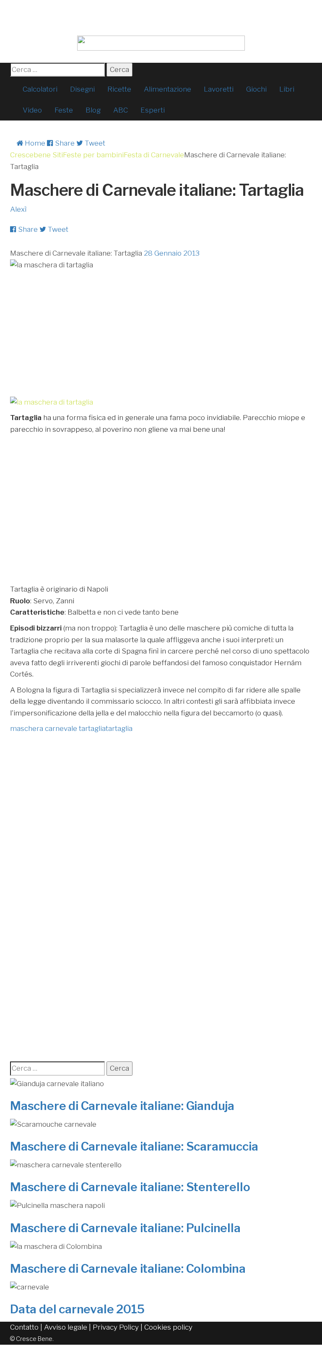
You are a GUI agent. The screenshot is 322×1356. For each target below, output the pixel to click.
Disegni (82, 89)
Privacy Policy (116, 1327)
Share (64, 143)
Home (34, 143)
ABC (120, 110)
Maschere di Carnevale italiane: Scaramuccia (134, 1146)
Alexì (18, 209)
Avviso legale (65, 1327)
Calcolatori (40, 89)
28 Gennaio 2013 (172, 253)
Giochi (256, 89)
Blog (93, 110)
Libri (286, 89)
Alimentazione (167, 89)
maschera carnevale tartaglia (58, 728)
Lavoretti (219, 89)
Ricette (119, 89)
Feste (64, 110)
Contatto (24, 1327)
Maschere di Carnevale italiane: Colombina (128, 1268)
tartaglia (119, 728)
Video (32, 110)
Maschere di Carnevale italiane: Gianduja (122, 1106)
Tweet (94, 143)
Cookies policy (168, 1327)
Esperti (152, 110)
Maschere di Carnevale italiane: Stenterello (130, 1187)
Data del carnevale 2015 (77, 1309)
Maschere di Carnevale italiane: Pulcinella (125, 1228)
